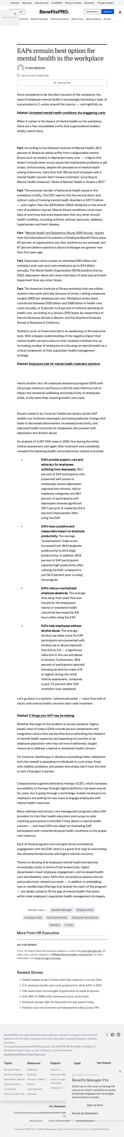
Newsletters (92, 11)
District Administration (59, 1121)
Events (31, 1084)
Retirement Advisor (14, 1079)
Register (108, 11)
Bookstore (89, 3)
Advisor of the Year (14, 1094)
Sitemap (31, 1094)
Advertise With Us (60, 1074)
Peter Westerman (36, 68)
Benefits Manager (13, 1074)
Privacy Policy (82, 1129)
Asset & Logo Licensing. (48, 958)
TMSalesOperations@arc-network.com (71, 954)
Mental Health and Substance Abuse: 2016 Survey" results (65, 233)
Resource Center (73, 3)
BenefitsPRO (53, 1113)
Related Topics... (37, 910)
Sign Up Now (95, 1105)
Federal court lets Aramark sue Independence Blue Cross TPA (60, 1007)
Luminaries (10, 1089)
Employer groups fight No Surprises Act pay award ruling (58, 1002)
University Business (85, 1121)
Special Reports (12, 1084)
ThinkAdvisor (20, 1113)
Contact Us (56, 1088)
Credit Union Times (66, 1114)
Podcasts (14, 3)
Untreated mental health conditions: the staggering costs (67, 113)
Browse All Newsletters (85, 1113)
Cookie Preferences (100, 1129)
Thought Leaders (105, 3)
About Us (55, 1069)
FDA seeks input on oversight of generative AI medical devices (60, 991)
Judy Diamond (41, 3)
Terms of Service (65, 1129)
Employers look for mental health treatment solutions (64, 364)
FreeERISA (56, 3)
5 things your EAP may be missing (51, 715)
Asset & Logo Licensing (57, 1081)
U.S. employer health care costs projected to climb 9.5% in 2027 (62, 985)
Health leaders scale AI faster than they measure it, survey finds (62, 979)
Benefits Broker (12, 1069)
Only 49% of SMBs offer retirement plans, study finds (55, 996)
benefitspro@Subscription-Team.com (25, 1054)
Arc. (34, 1129)
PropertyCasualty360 (36, 1113)
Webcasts (27, 3)
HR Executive (35, 1121)
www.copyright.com (91, 951)
